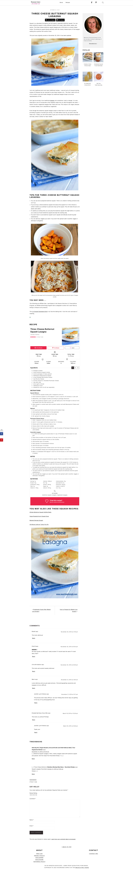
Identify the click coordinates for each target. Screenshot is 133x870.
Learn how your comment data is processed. (63, 839)
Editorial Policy (39, 861)
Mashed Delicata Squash (36, 520)
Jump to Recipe (51, 20)
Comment (33, 798)
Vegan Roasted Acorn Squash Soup (39, 516)
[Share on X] (1, 436)
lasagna (52, 100)
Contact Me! (93, 853)
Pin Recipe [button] (56, 347)
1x (72, 367)
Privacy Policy (39, 855)
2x (75, 367)
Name (32, 820)
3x (77, 367)
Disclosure (39, 859)
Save (73, 347)
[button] (31, 337)
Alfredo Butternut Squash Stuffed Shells (40, 512)
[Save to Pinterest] (1, 440)
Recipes (68, 2)
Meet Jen (39, 853)
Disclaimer (39, 857)
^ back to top (66, 846)
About (61, 2)
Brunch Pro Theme (82, 867)
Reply (33, 638)
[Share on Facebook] (1, 433)
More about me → (93, 43)
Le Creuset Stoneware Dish (39, 311)
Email (31, 825)
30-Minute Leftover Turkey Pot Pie (39, 524)
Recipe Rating (33, 793)
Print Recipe (61, 20)
